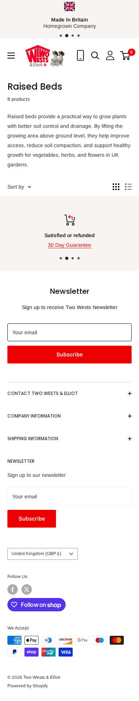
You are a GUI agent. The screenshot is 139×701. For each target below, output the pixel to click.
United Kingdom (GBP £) (36, 553)
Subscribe (69, 354)
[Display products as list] (128, 186)
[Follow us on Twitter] (26, 589)
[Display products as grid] (116, 186)
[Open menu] (11, 56)
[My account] (110, 55)
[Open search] (95, 56)
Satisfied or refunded (69, 235)
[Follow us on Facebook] (12, 589)
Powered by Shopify (27, 685)
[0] (125, 55)
